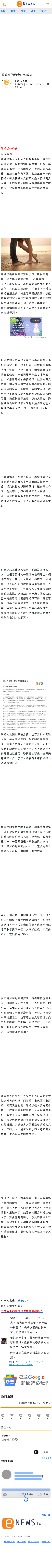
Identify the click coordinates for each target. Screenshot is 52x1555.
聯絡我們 (46, 1541)
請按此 (22, 1300)
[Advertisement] (26, 41)
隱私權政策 (46, 1457)
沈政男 (23, 81)
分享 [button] (45, 1494)
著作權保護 (9, 1541)
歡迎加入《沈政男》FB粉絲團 (21, 1365)
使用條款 (21, 1541)
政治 (33, 10)
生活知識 (19, 84)
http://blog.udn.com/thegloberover (32, 1362)
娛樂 (13, 10)
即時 (3, 10)
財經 (43, 10)
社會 (23, 10)
